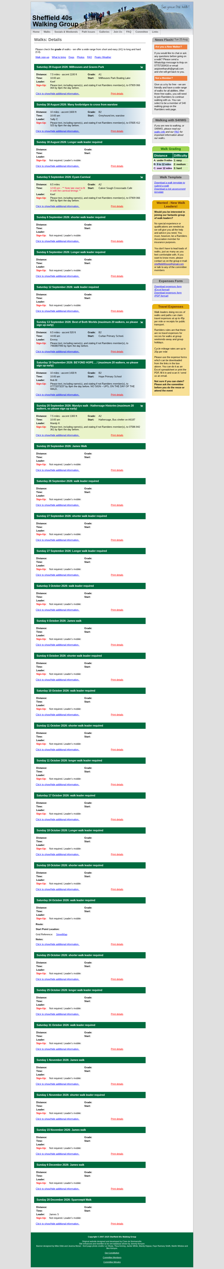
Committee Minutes (112, 1262)
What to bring (59, 57)
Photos (80, 57)
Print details (117, 93)
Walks (47, 32)
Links (155, 32)
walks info (159, 132)
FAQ (128, 32)
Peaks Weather (103, 57)
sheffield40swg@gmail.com (169, 264)
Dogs (71, 57)
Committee (141, 32)
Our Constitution (112, 1253)
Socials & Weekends (66, 32)
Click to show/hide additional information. (58, 93)
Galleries (104, 32)
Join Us (117, 32)
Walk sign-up (42, 57)
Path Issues (88, 32)
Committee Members (112, 1257)
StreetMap (61, 934)
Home (36, 32)
